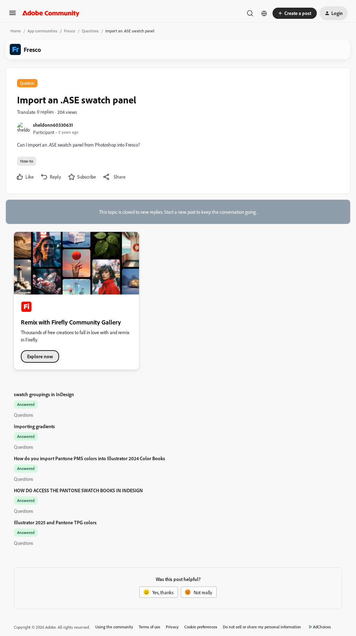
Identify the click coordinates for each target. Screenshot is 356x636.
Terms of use (149, 626)
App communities (42, 30)
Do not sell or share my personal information (262, 626)
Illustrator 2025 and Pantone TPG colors (55, 522)
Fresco (69, 30)
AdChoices (322, 626)
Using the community (114, 626)
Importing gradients (34, 426)
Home (15, 30)
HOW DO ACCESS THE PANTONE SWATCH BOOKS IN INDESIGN (78, 490)
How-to (26, 161)
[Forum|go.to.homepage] (51, 13)
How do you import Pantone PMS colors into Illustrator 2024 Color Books (89, 458)
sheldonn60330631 (53, 125)
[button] (12, 15)
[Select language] (264, 13)
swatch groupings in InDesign (44, 394)
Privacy (172, 626)
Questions (90, 30)
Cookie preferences (200, 626)
